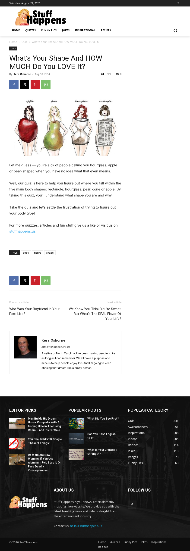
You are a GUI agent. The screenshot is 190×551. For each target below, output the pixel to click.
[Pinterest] (35, 84)
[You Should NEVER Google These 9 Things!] (17, 443)
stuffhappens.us (22, 231)
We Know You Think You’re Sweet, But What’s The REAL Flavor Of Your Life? (95, 314)
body (26, 252)
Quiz (24, 42)
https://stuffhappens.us (55, 347)
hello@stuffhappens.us (86, 526)
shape (50, 252)
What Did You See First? (103, 418)
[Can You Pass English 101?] (76, 438)
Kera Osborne (22, 74)
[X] (24, 84)
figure (37, 252)
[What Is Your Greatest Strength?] (76, 454)
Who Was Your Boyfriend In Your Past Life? (34, 311)
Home (13, 42)
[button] (175, 30)
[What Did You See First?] (76, 423)
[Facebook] (178, 3)
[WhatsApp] (46, 84)
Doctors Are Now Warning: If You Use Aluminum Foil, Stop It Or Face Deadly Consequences (44, 462)
